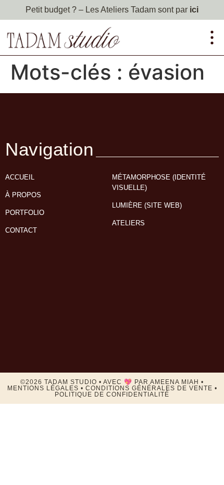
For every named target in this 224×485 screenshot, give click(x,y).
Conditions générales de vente (149, 388)
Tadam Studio (70, 382)
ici (194, 9)
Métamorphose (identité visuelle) (159, 182)
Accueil (19, 177)
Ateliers (128, 223)
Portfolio (24, 212)
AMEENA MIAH (174, 382)
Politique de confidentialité (112, 394)
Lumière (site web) (147, 205)
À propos (23, 195)
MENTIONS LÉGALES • (46, 388)
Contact (21, 230)
